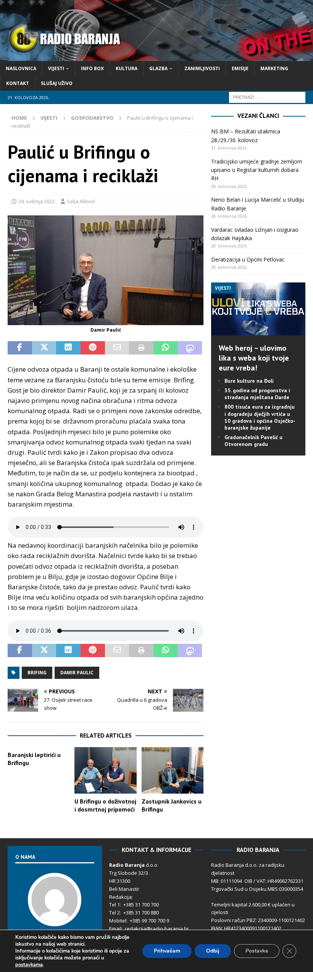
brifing (37, 672)
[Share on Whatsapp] (165, 348)
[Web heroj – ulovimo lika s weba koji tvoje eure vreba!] (258, 330)
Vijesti (56, 68)
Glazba (158, 68)
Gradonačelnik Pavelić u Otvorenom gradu (253, 441)
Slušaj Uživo (57, 83)
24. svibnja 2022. (37, 201)
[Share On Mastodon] (190, 348)
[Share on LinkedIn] (68, 348)
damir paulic (77, 672)
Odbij (212, 950)
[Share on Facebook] (20, 348)
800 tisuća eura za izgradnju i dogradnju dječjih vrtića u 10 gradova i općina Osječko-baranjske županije (259, 417)
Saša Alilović (81, 201)
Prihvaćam (167, 950)
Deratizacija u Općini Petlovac (248, 259)
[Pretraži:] (267, 97)
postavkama (29, 964)
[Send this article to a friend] (117, 348)
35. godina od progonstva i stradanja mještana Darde (257, 394)
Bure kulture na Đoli (249, 380)
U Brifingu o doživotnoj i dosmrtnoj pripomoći (105, 805)
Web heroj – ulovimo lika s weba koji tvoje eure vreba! (254, 358)
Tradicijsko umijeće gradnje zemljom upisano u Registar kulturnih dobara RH (256, 170)
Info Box (92, 68)
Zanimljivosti (202, 68)
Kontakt (17, 83)
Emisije (240, 68)
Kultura (126, 68)
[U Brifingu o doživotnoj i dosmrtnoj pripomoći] (105, 770)
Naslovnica (21, 68)
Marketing (274, 68)
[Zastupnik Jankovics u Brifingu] (173, 770)
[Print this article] (141, 348)
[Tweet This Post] (44, 348)
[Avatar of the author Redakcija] (54, 918)
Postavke (256, 950)
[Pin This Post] (93, 348)
